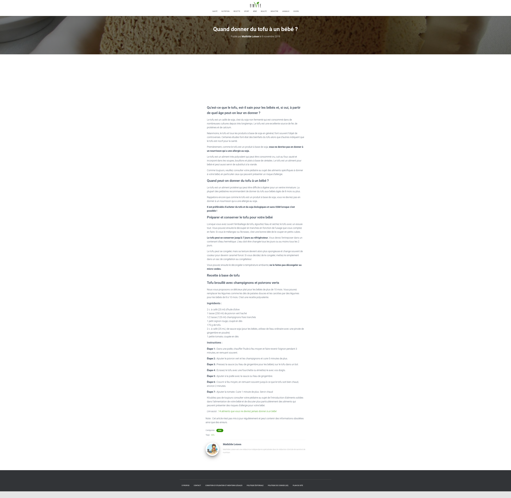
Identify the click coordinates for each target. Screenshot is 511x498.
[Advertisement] (255, 74)
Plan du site (298, 485)
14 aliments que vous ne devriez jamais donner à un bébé (247, 411)
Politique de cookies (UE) (278, 485)
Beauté (264, 11)
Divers (296, 11)
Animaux (285, 11)
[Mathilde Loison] (212, 449)
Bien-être (274, 11)
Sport (246, 11)
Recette (237, 11)
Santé (214, 11)
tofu (213, 435)
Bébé (255, 11)
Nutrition (225, 11)
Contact (197, 485)
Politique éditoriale (255, 485)
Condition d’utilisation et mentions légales (223, 485)
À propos (185, 485)
